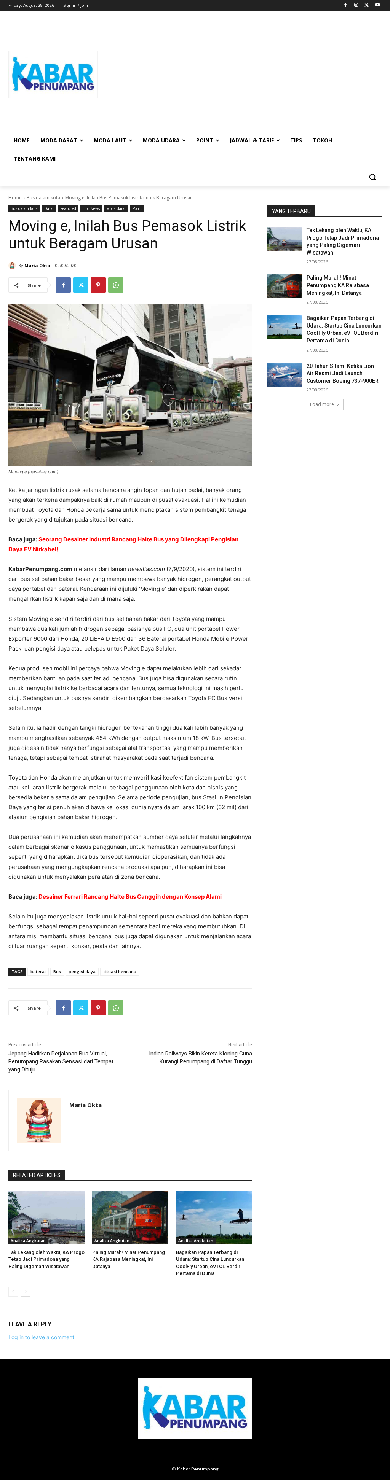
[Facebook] (345, 5)
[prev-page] (13, 1292)
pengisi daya (82, 971)
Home (15, 197)
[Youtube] (377, 5)
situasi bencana (119, 971)
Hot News (91, 208)
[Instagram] (356, 5)
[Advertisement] (240, 74)
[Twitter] (366, 5)
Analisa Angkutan (28, 1240)
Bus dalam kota (43, 197)
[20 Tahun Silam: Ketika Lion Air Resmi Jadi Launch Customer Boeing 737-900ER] (284, 375)
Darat (49, 208)
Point (137, 208)
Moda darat (116, 208)
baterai (38, 971)
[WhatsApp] (115, 285)
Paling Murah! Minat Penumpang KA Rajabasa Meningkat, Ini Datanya (128, 1259)
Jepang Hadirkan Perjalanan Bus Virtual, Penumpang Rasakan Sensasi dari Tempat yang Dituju (60, 1061)
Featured (68, 208)
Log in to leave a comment (41, 1337)
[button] (372, 177)
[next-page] (25, 1292)
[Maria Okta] (13, 265)
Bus (57, 971)
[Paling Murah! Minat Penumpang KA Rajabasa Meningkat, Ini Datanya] (130, 1217)
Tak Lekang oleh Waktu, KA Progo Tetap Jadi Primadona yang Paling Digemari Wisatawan (46, 1259)
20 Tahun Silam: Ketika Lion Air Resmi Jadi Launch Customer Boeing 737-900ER (343, 373)
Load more (322, 404)
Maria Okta (37, 265)
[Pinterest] (98, 285)
